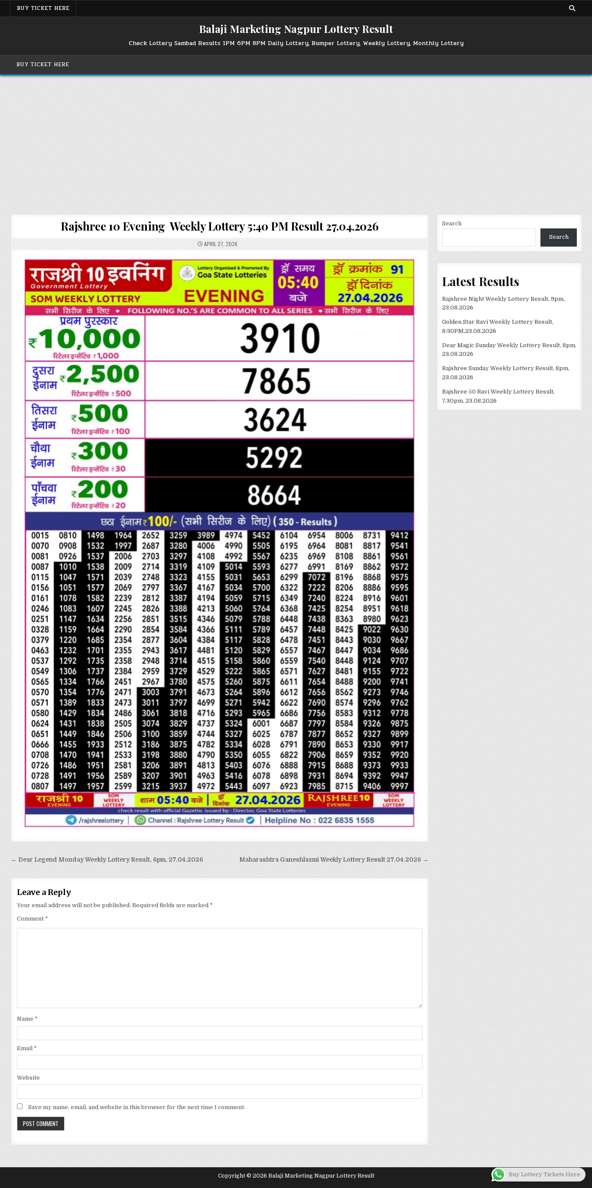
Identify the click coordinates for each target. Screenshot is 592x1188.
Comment (32, 918)
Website (28, 1077)
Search (452, 223)
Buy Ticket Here (43, 8)
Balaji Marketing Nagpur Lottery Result (296, 29)
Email (27, 1048)
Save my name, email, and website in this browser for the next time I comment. (136, 1107)
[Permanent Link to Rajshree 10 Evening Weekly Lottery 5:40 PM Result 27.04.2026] (220, 540)
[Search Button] (572, 8)
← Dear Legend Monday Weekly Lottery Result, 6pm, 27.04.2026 (107, 859)
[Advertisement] (296, 140)
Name (27, 1018)
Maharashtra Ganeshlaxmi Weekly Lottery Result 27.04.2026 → (334, 859)
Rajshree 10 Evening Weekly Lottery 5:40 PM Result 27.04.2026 (220, 226)
